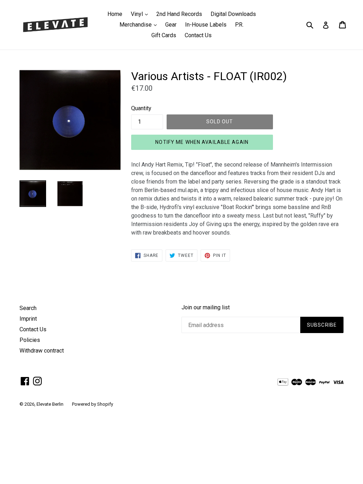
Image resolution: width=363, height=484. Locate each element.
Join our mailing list (206, 307)
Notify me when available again (201, 142)
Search (28, 308)
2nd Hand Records (179, 14)
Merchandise (139, 24)
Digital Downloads (233, 14)
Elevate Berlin (50, 404)
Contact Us (198, 35)
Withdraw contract (41, 350)
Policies (29, 340)
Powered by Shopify (92, 404)
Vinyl (141, 13)
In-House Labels (206, 24)
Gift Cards (163, 35)
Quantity (141, 108)
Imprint (28, 318)
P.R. (239, 24)
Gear (171, 24)
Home (114, 14)
